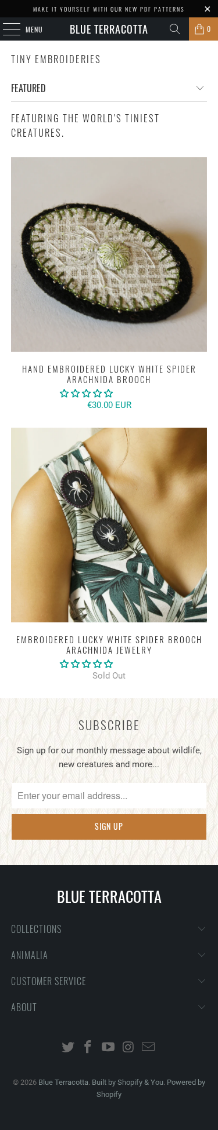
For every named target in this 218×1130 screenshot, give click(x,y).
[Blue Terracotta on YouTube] (108, 1048)
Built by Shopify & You (127, 1082)
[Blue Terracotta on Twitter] (68, 1048)
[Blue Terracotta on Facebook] (88, 1048)
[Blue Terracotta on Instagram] (128, 1048)
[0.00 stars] (86, 393)
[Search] (175, 29)
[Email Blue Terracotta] (149, 1048)
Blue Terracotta (109, 29)
